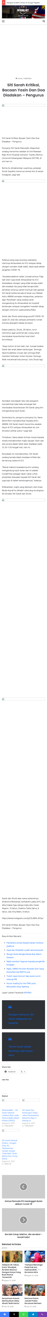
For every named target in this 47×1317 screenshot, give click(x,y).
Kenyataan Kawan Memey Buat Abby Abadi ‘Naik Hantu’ (11, 1301)
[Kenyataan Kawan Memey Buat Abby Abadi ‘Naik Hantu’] (12, 1290)
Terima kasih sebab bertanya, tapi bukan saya (20, 1051)
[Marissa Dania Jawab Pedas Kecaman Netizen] (35, 1290)
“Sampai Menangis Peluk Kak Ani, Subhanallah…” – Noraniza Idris (34, 1268)
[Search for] (43, 21)
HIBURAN (27, 78)
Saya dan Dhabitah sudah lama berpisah (25, 950)
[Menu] (3, 21)
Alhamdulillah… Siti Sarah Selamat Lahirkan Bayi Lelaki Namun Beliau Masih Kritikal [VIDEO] (10, 1115)
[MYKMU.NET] (23, 11)
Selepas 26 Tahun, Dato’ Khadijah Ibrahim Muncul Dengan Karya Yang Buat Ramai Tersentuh (11, 1270)
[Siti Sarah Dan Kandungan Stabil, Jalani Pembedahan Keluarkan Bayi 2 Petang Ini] (31, 1104)
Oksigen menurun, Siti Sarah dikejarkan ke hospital (21, 1019)
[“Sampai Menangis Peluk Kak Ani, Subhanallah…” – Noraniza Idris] (35, 1256)
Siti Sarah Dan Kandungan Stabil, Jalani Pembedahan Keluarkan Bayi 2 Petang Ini (30, 1115)
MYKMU (27, 992)
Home (19, 78)
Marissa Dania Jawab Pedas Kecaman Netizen (33, 1301)
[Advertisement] (23, 49)
